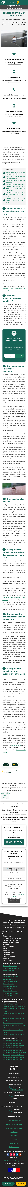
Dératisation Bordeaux (10, 991)
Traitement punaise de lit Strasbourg (14, 1052)
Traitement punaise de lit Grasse (13, 1050)
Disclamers (14, 1132)
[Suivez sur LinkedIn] (17, 1154)
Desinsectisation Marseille (11, 968)
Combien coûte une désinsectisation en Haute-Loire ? (15, 194)
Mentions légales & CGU (14, 1128)
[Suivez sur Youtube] (20, 1154)
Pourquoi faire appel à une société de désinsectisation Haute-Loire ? (15, 188)
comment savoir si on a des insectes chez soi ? (15, 173)
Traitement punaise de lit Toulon (13, 1059)
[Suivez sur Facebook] (8, 1154)
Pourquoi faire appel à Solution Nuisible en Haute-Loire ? (15, 200)
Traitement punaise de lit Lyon (12, 1043)
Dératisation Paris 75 (9, 979)
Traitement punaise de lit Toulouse (13, 1057)
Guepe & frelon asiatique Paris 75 (13, 1004)
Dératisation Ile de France (11, 977)
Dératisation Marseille (10, 981)
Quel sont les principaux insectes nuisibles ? (15, 177)
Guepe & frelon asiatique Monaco (13, 1034)
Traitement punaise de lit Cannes (13, 1055)
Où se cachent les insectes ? (15, 184)
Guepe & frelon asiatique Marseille (14, 1006)
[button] (26, 2)
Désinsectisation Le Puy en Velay (5, 795)
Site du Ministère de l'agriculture (14, 1161)
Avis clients (14, 1139)
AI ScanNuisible (14, 1147)
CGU (16, 884)
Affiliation (14, 1135)
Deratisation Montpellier (10, 993)
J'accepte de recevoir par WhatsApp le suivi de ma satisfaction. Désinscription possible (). (14, 893)
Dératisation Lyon (8, 988)
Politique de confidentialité (14, 1124)
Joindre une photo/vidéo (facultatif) (15, 869)
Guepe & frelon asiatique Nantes (13, 1023)
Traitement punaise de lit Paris (12, 1041)
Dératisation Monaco (9, 995)
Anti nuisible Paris (8, 970)
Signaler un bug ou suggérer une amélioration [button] (11, 771)
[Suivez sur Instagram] (11, 1154)
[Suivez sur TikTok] (14, 1154)
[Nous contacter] (18, 2)
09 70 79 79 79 (16, 745)
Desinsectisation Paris (10, 966)
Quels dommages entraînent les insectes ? (15, 181)
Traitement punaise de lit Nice (12, 1048)
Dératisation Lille (8, 984)
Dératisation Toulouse (10, 986)
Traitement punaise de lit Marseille (13, 1045)
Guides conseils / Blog (14, 1120)
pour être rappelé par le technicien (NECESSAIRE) (15, 886)
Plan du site (14, 1143)
